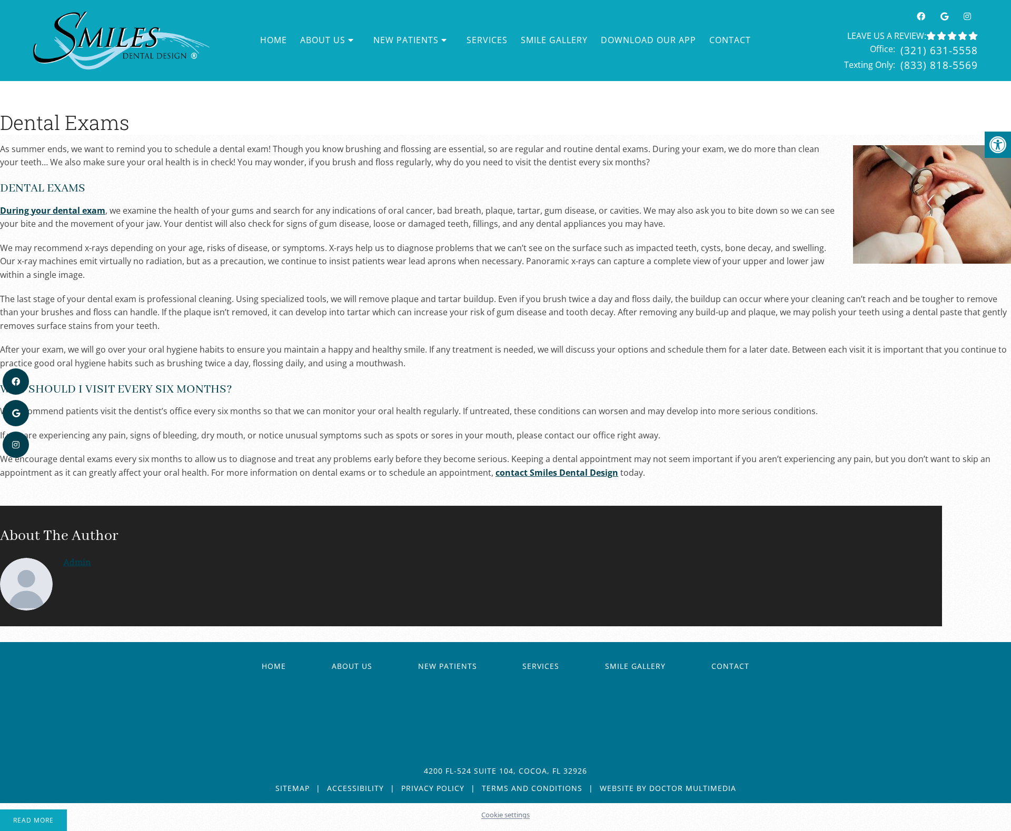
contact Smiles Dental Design (556, 472)
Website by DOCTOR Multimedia (668, 788)
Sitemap (292, 788)
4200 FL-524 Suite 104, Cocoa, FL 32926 (505, 771)
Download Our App (648, 40)
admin (77, 561)
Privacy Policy (432, 788)
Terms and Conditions (532, 788)
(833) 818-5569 (939, 65)
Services (487, 40)
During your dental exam (52, 210)
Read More (33, 820)
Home (273, 40)
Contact (730, 40)
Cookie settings (505, 814)
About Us (352, 666)
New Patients (406, 40)
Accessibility (355, 788)
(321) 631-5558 (939, 50)
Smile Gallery (554, 40)
